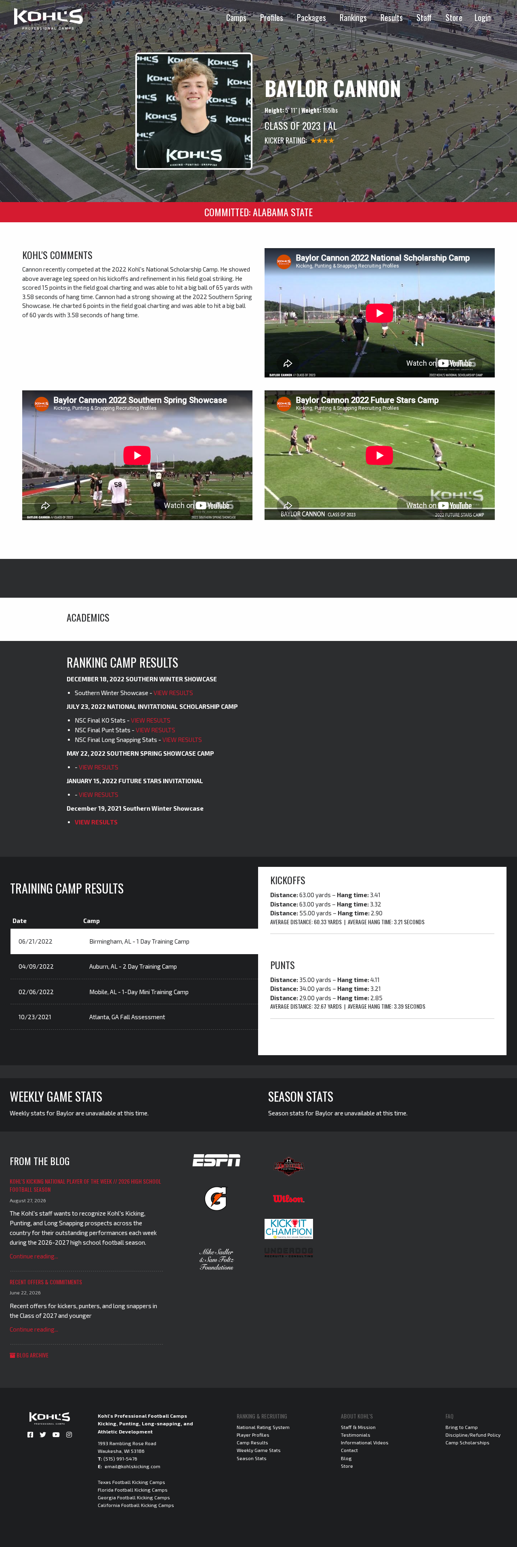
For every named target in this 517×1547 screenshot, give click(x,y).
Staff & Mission (358, 1427)
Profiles (271, 17)
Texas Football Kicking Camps (131, 1482)
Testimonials (355, 1434)
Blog (346, 1458)
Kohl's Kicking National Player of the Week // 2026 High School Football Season (85, 1185)
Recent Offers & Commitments (46, 1281)
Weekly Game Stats (259, 1450)
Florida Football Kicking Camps (133, 1489)
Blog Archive (31, 1355)
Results (391, 17)
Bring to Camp (462, 1427)
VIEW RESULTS (173, 692)
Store (454, 17)
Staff (424, 17)
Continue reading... (34, 1256)
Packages (311, 17)
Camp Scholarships (468, 1442)
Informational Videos (365, 1442)
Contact (349, 1450)
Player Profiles (253, 1434)
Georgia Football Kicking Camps (134, 1497)
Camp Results (252, 1442)
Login (483, 17)
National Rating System (263, 1427)
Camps (236, 17)
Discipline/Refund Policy (473, 1434)
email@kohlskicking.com (132, 1466)
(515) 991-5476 (120, 1458)
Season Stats (252, 1458)
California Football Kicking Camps (136, 1505)
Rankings (353, 17)
